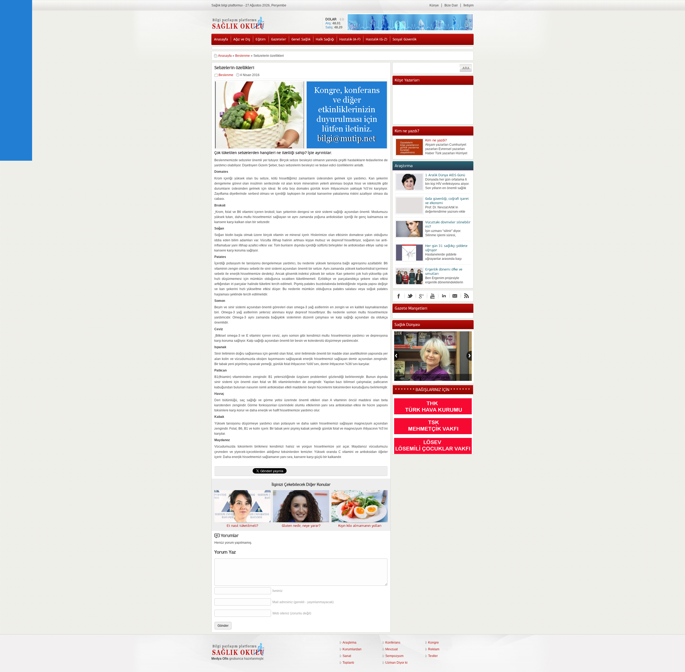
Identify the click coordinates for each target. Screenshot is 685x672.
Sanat (346, 656)
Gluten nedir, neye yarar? (301, 526)
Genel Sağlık (300, 39)
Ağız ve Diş (241, 39)
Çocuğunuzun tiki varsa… (433, 377)
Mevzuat (391, 649)
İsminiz (277, 591)
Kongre (433, 642)
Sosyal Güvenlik (404, 39)
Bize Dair (451, 5)
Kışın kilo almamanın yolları (359, 526)
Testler (433, 656)
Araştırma (349, 642)
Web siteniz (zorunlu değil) (291, 613)
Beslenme (242, 56)
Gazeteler (278, 39)
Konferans (392, 642)
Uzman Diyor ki (396, 663)
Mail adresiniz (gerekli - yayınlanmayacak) (303, 602)
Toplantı (348, 663)
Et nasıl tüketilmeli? (242, 526)
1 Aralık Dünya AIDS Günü (445, 175)
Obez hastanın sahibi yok (444, 95)
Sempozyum (394, 656)
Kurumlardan (351, 649)
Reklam (433, 649)
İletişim (468, 5)
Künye (434, 5)
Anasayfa (221, 39)
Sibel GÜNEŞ (435, 90)
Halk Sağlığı (325, 39)
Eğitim (261, 39)
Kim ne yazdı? (436, 140)
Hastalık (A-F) (349, 39)
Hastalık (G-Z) (376, 39)
